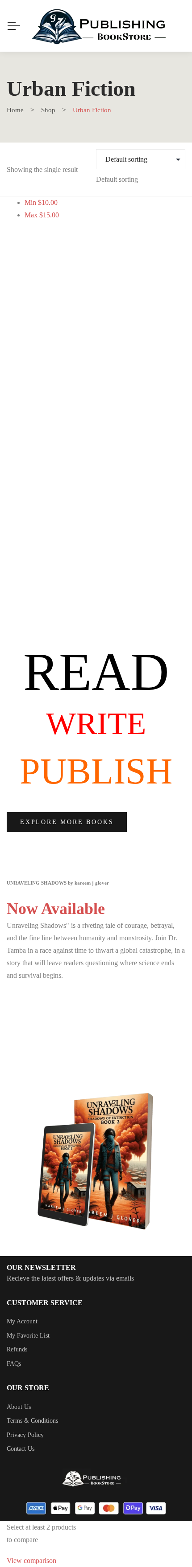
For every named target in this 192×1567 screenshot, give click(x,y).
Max (42, 215)
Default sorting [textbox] (117, 179)
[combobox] (117, 179)
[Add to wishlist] (169, 280)
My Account (22, 1321)
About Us (19, 1407)
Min (41, 202)
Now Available (56, 909)
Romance (96, 538)
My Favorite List (28, 1335)
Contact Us (20, 1448)
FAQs (14, 1363)
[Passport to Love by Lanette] (96, 396)
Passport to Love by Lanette (96, 565)
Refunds (17, 1349)
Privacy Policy (25, 1435)
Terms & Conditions (32, 1420)
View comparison (31, 1560)
